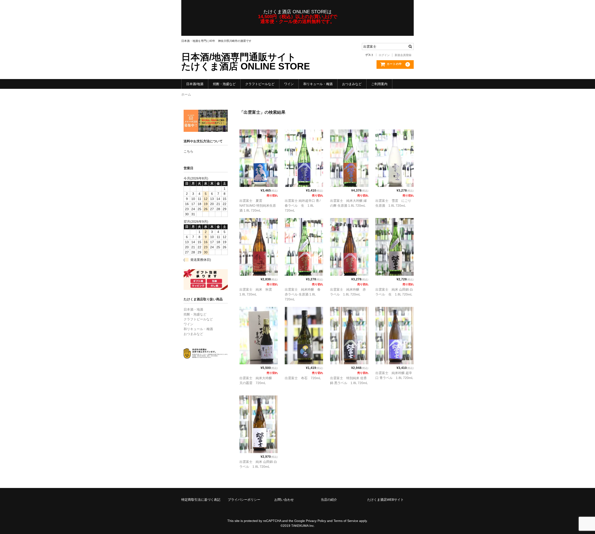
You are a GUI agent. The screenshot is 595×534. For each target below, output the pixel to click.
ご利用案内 (379, 84)
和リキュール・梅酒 (318, 84)
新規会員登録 (403, 55)
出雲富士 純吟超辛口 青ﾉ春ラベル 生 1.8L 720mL (303, 205)
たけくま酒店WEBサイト (385, 499)
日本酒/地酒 (194, 84)
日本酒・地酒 (193, 309)
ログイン (384, 55)
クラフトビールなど (259, 84)
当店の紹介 (329, 499)
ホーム (186, 94)
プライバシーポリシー (244, 499)
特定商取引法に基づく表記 (200, 499)
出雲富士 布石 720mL (303, 378)
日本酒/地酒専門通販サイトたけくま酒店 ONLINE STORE (245, 61)
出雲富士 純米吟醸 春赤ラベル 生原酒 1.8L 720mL (303, 294)
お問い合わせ (284, 499)
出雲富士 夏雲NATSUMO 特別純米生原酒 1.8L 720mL (257, 205)
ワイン (289, 84)
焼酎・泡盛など (224, 84)
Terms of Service (346, 521)
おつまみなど (352, 84)
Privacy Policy (316, 521)
